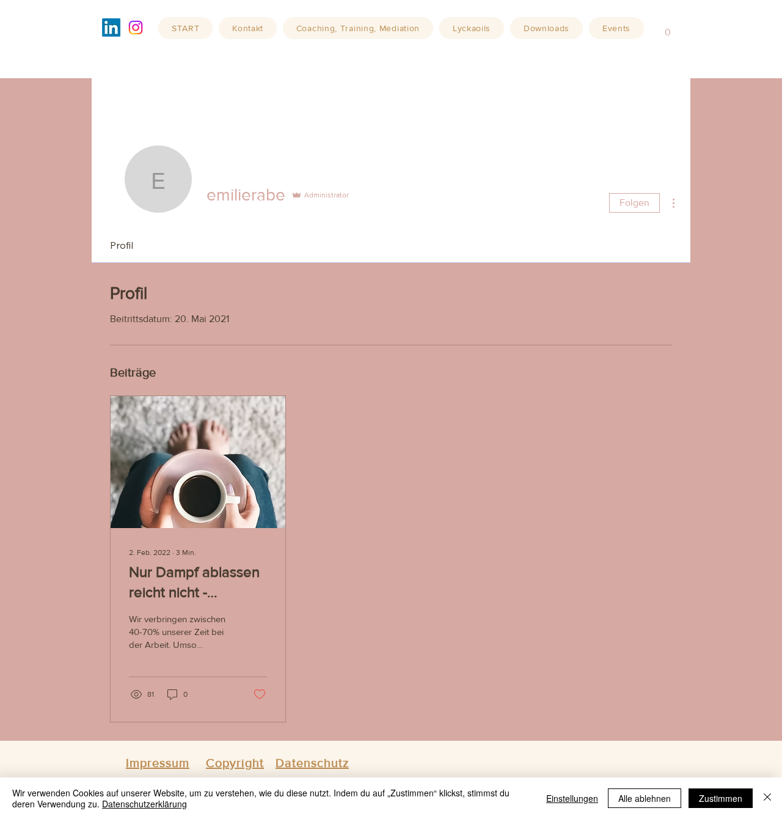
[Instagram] (135, 27)
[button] (667, 27)
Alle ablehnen (644, 798)
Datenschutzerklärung (144, 804)
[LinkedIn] (111, 27)
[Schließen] (767, 798)
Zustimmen (720, 798)
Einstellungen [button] (572, 798)
